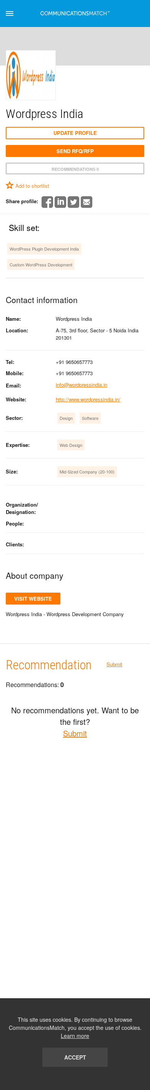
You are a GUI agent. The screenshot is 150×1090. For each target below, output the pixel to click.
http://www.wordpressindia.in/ (88, 399)
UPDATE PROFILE (75, 132)
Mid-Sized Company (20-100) (87, 471)
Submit (114, 664)
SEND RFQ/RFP (75, 151)
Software (90, 418)
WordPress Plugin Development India (44, 249)
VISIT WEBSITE (33, 598)
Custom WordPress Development (41, 264)
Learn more (75, 1035)
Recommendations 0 (75, 169)
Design (66, 418)
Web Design (71, 445)
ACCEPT (75, 1057)
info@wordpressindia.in (81, 384)
